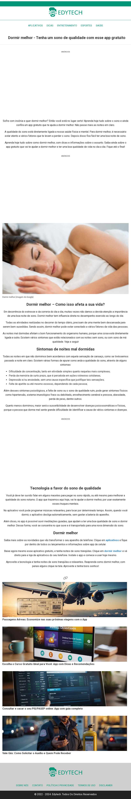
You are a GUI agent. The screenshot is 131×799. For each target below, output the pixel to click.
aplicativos (112, 540)
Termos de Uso (86, 785)
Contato (37, 785)
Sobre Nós (22, 785)
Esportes (86, 25)
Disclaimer (105, 785)
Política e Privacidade (60, 785)
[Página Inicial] (65, 12)
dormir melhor (113, 551)
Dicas (50, 25)
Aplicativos (35, 25)
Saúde (99, 25)
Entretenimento (67, 25)
